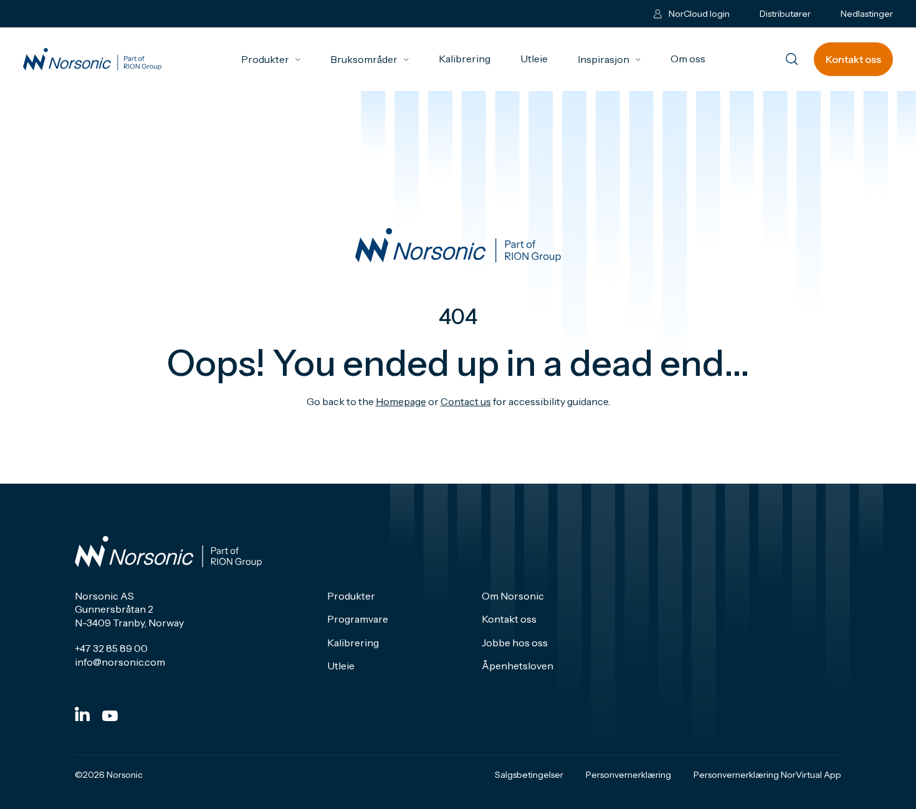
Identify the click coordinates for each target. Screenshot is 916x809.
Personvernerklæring (628, 774)
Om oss (687, 58)
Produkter (270, 59)
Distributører (785, 13)
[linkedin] (82, 714)
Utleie (534, 58)
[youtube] (110, 716)
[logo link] (92, 59)
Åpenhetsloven (517, 665)
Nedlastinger (867, 13)
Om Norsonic (513, 596)
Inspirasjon (609, 59)
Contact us (466, 401)
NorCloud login (699, 13)
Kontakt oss (853, 59)
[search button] (792, 60)
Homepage (401, 401)
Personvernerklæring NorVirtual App (767, 774)
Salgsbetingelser (529, 774)
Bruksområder (369, 59)
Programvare (357, 619)
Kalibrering (464, 58)
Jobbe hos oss (515, 642)
